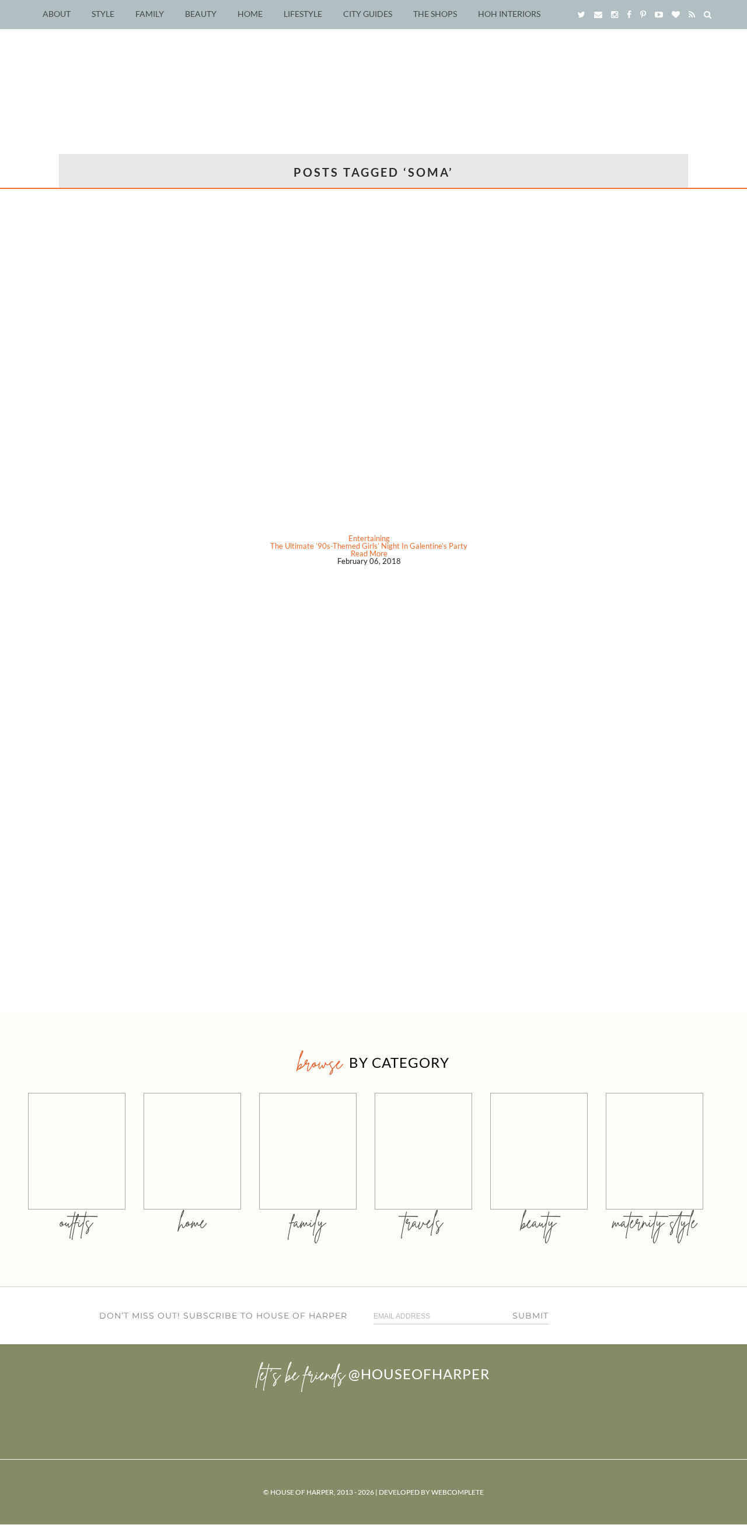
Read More (369, 553)
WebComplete (457, 1492)
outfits (76, 1222)
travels (423, 1222)
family (308, 1222)
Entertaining (369, 538)
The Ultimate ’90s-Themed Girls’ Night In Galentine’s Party (368, 546)
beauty (538, 1222)
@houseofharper (419, 1373)
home (192, 1222)
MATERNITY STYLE (654, 1222)
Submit (530, 1315)
